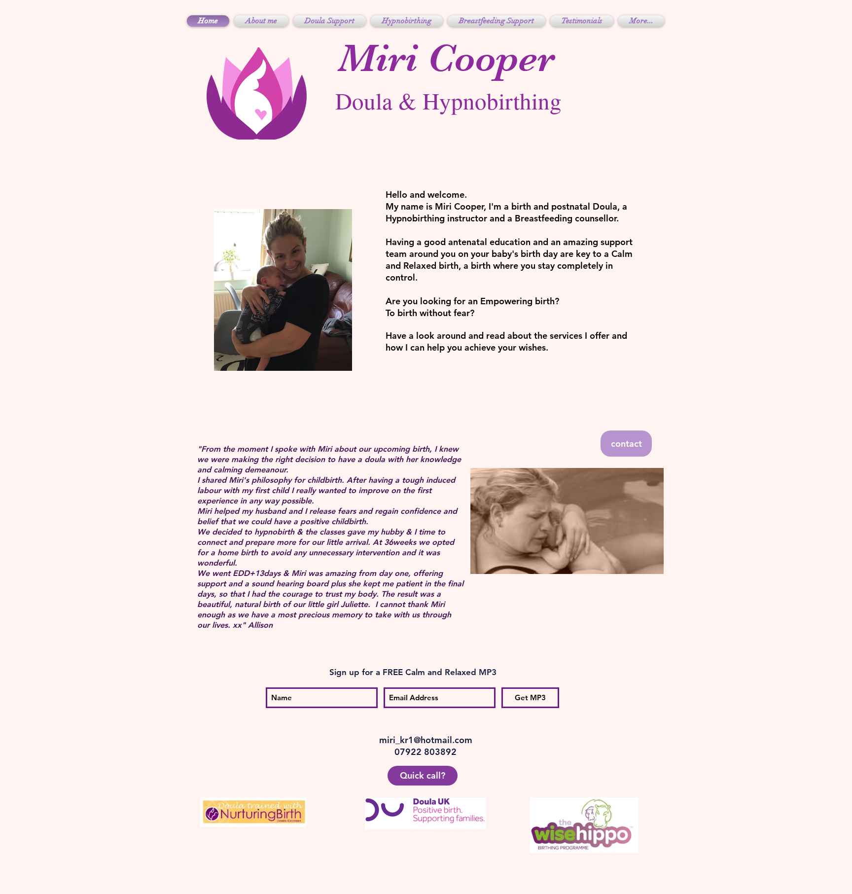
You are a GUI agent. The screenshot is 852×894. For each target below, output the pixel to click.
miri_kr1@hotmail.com (425, 740)
